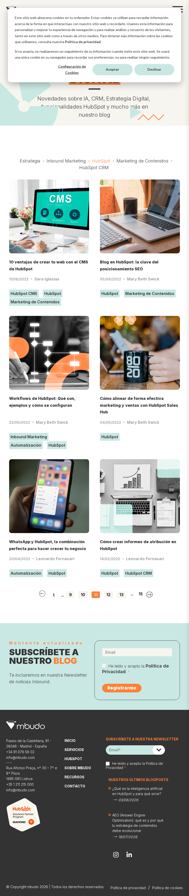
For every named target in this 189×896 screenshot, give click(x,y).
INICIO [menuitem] (70, 740)
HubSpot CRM (94, 167)
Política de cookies (167, 888)
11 (95, 594)
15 (141, 594)
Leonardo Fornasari (55, 558)
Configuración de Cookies (72, 69)
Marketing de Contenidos (142, 160)
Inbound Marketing (66, 160)
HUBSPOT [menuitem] (73, 759)
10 (83, 594)
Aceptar (112, 69)
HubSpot (101, 160)
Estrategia (30, 160)
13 (121, 594)
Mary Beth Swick (143, 279)
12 (108, 594)
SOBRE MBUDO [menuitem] (77, 768)
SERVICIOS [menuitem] (74, 750)
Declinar (154, 69)
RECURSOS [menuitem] (74, 777)
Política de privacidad (83, 42)
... (62, 595)
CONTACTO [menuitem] (74, 786)
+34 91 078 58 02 (20, 752)
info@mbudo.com (20, 757)
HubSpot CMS (24, 293)
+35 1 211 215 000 (20, 784)
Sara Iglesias (46, 279)
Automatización (26, 445)
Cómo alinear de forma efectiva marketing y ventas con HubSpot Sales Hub (139, 405)
